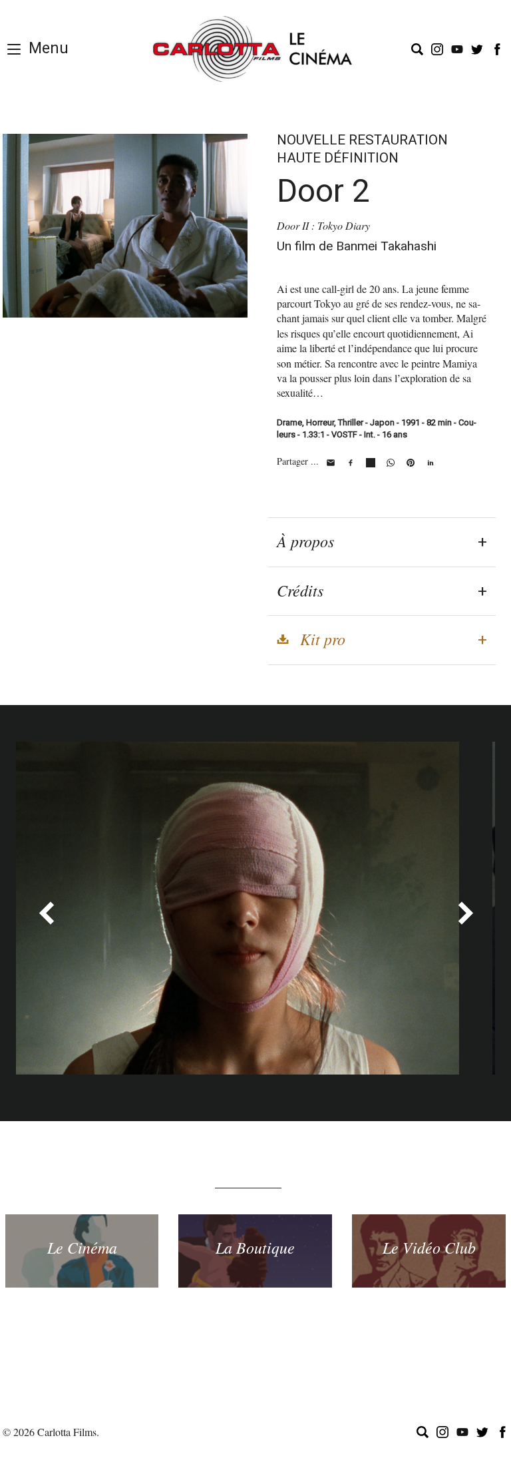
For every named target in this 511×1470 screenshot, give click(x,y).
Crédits (300, 590)
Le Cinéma (82, 1247)
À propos (305, 540)
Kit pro (322, 638)
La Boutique (255, 1247)
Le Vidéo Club (429, 1247)
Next (465, 912)
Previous (46, 912)
